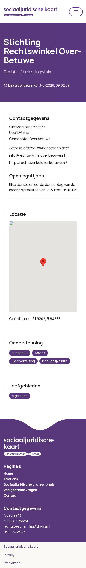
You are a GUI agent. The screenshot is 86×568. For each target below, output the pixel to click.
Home (8, 473)
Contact (11, 495)
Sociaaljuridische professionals (29, 484)
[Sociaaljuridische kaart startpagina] (30, 11)
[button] (75, 12)
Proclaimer (12, 563)
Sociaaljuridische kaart (21, 546)
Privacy (9, 554)
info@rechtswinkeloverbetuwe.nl (37, 155)
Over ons (11, 479)
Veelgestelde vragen (20, 490)
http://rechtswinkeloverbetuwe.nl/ (38, 162)
